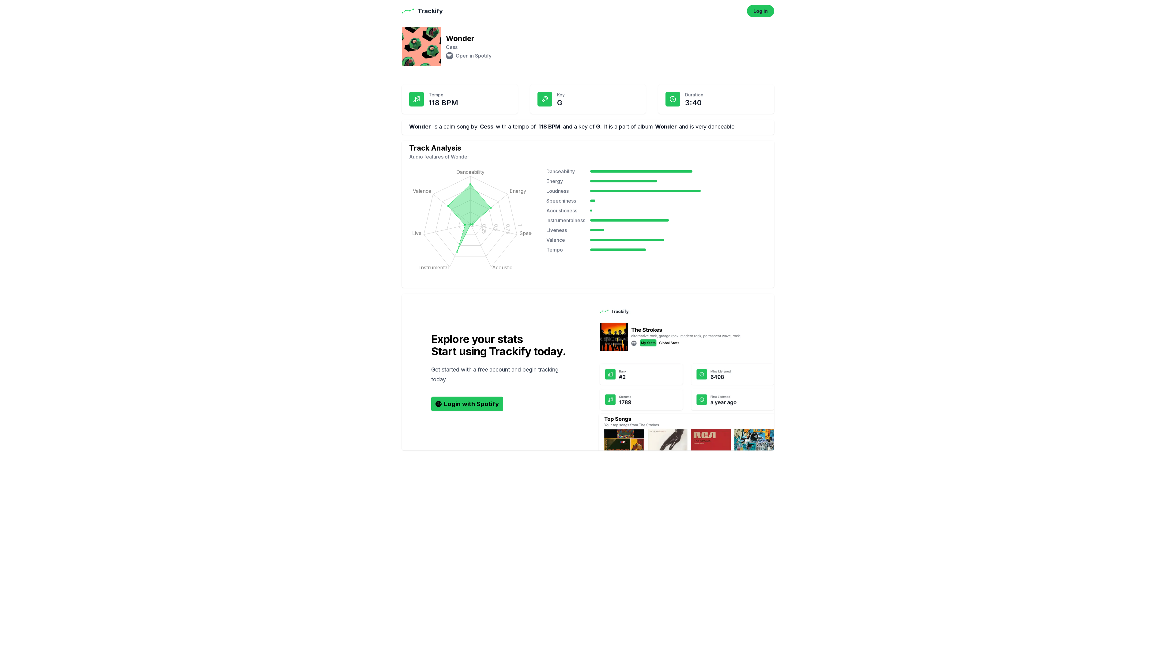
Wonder (666, 126)
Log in (760, 11)
